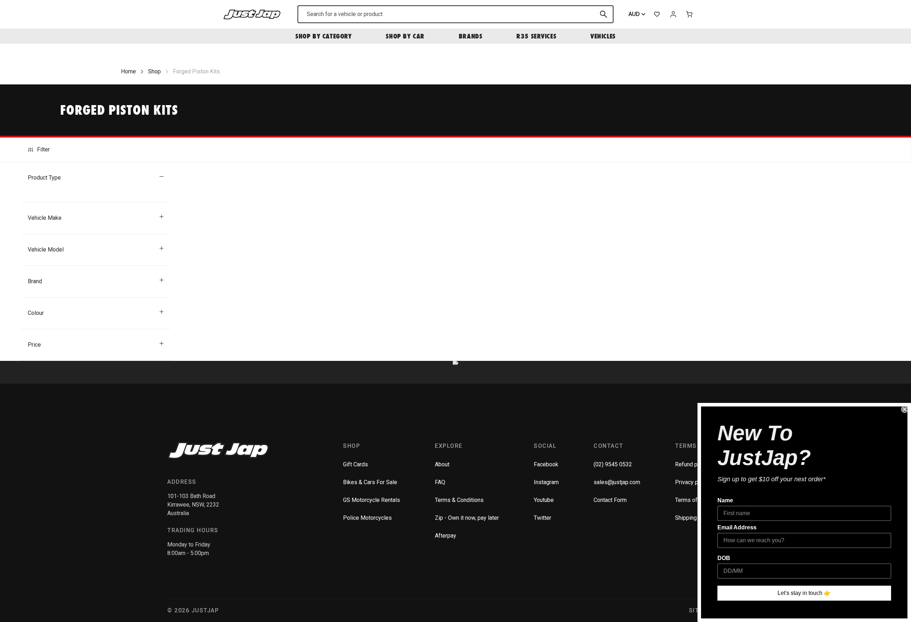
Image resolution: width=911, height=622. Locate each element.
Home (128, 71)
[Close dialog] (904, 409)
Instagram (546, 482)
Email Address (737, 527)
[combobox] (455, 14)
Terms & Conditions (459, 500)
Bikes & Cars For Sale (370, 482)
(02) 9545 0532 (613, 464)
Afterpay (445, 535)
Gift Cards (355, 464)
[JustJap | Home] (252, 14)
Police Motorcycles (367, 517)
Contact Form (610, 500)
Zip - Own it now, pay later (467, 517)
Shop (154, 71)
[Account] (673, 14)
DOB (723, 558)
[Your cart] (689, 14)
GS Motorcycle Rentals (371, 500)
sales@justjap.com (617, 482)
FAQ (440, 482)
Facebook (546, 464)
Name (725, 500)
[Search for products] (604, 14)
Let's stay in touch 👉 (804, 593)
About (442, 464)
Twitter (542, 517)
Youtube (544, 500)
